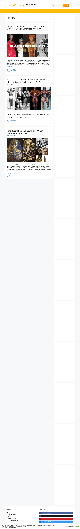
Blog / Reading (14, 11)
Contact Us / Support (34, 11)
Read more (10, 66)
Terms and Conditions (55, 11)
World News (23, 11)
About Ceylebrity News (67, 11)
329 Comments (11, 176)
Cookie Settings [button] (70, 526)
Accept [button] (76, 526)
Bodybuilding (10, 121)
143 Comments (11, 71)
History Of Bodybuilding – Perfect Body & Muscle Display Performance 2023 (27, 80)
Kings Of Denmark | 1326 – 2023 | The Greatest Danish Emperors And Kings (25, 27)
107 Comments (11, 123)
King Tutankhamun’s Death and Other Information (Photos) (25, 132)
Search (52, 3)
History (15, 69)
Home (7, 11)
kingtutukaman (11, 175)
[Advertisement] (65, 33)
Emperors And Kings (12, 70)
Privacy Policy (44, 11)
